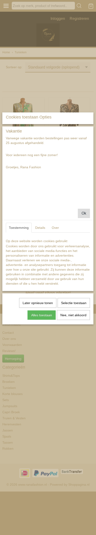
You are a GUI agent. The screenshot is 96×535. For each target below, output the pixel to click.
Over (55, 228)
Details (40, 228)
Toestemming (19, 228)
